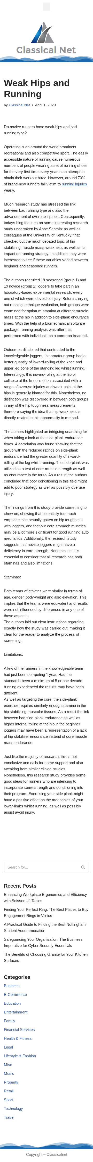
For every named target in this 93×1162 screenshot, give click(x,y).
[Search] (83, 867)
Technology (13, 1108)
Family (9, 1021)
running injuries (74, 184)
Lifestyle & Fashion (20, 1056)
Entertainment (15, 1012)
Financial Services (19, 1029)
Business (12, 986)
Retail (8, 1091)
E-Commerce (15, 994)
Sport (8, 1100)
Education (12, 1003)
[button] (46, 7)
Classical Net (19, 105)
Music (9, 1073)
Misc (8, 1064)
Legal (8, 1047)
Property (11, 1082)
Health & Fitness (18, 1038)
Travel (9, 1117)
